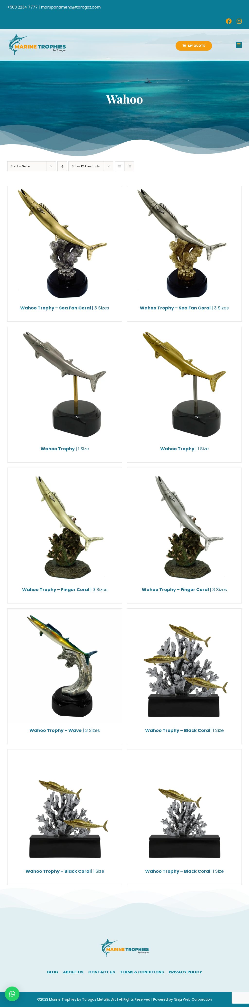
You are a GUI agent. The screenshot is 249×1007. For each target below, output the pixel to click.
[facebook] (229, 21)
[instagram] (239, 21)
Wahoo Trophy (65, 449)
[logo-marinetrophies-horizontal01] (36, 35)
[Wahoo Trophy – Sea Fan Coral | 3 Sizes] (65, 243)
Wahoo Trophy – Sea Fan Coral (64, 308)
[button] (12, 994)
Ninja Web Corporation (193, 999)
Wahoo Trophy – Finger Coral (64, 589)
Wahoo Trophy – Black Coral (184, 730)
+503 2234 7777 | (23, 7)
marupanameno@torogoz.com (71, 7)
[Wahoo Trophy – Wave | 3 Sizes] (65, 666)
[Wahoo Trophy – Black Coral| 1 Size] (184, 666)
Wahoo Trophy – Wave (64, 730)
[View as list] (129, 166)
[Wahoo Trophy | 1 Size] (65, 384)
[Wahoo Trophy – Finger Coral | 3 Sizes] (65, 525)
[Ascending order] (62, 166)
